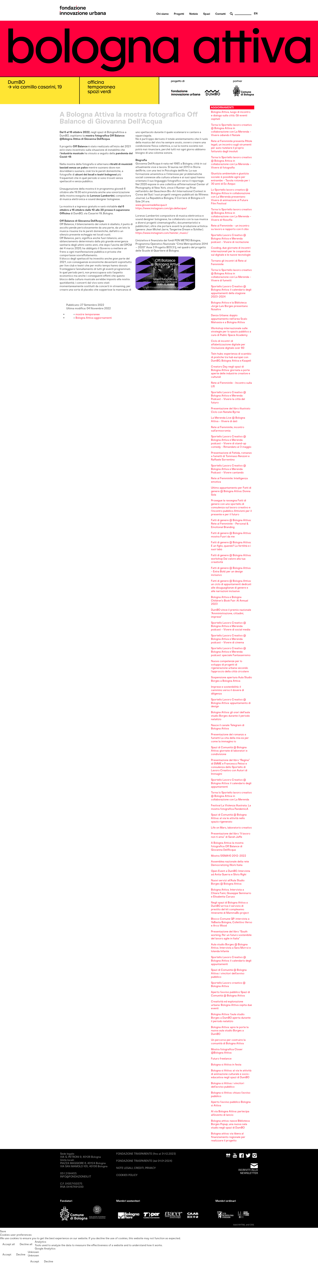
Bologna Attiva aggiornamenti (93, 317)
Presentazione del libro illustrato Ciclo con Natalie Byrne (230, 410)
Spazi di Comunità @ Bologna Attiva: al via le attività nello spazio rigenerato (229, 818)
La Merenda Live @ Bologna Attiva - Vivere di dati (228, 419)
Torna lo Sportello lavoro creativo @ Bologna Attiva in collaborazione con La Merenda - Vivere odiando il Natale (231, 130)
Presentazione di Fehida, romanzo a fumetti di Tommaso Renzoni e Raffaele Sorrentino (231, 456)
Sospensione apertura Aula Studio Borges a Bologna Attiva (231, 679)
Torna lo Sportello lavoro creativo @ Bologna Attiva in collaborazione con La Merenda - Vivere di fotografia (231, 162)
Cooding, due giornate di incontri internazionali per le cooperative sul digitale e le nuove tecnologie (231, 251)
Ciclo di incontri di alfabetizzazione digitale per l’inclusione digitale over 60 (228, 344)
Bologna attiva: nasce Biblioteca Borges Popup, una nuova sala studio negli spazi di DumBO (230, 1124)
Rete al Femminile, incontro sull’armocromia (227, 429)
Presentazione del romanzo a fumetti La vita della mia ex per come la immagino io (230, 738)
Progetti (179, 13)
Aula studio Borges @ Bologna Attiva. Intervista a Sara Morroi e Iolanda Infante (231, 948)
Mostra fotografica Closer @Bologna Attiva (227, 1051)
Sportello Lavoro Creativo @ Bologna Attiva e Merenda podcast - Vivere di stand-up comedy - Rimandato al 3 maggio (231, 441)
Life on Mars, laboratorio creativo (231, 827)
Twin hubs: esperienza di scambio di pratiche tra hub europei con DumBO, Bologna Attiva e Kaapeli (231, 357)
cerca (232, 14)
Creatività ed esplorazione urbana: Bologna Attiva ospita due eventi (231, 1005)
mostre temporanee (87, 314)
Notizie (193, 13)
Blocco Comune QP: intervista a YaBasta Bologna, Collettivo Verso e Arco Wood (231, 922)
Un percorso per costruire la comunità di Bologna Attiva (228, 1041)
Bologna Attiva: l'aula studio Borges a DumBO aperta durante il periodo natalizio (231, 1018)
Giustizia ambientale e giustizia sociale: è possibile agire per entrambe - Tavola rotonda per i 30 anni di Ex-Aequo (230, 178)
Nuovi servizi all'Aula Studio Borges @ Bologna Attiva (227, 882)
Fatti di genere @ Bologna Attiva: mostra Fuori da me (231, 534)
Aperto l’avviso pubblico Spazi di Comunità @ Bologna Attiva (230, 993)
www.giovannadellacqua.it (151, 205)
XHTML (241, 1224)
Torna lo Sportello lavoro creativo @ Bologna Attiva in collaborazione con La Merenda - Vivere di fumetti (231, 275)
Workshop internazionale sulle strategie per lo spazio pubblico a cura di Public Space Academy (231, 332)
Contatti (220, 13)
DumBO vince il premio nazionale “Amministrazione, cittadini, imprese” (231, 613)
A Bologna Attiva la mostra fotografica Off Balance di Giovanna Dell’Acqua (227, 846)
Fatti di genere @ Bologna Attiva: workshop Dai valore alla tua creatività (231, 559)
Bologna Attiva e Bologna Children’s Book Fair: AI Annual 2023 (229, 601)
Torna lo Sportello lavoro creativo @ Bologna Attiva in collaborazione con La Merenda (231, 796)
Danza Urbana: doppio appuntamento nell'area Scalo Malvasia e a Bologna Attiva (229, 319)
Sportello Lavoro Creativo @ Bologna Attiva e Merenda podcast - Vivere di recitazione (230, 238)
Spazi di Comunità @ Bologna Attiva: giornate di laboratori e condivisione (229, 751)
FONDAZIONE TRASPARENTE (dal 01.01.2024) (144, 1160)
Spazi (206, 13)
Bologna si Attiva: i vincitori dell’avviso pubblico (227, 1085)
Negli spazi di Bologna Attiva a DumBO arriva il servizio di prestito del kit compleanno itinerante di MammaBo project (230, 907)
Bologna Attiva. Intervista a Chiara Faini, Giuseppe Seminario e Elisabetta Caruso (231, 893)
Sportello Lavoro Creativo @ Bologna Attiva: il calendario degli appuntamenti (231, 783)
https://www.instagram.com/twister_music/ (161, 232)
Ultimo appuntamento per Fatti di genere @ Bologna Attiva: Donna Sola (231, 491)
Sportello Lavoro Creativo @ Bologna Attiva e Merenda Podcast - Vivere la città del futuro (228, 397)
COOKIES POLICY (126, 1175)
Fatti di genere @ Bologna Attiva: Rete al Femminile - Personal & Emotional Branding (231, 524)
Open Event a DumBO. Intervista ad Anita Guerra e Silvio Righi (230, 872)
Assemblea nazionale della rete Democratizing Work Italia (230, 863)
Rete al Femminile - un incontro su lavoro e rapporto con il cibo (230, 227)
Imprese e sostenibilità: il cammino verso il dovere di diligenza (227, 690)
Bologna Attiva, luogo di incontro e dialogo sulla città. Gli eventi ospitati (230, 115)
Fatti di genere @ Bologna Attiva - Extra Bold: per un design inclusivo (231, 571)
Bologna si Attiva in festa (226, 1064)
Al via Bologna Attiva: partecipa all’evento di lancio (230, 1113)
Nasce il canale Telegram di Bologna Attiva (227, 727)
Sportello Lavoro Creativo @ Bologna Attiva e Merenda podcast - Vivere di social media (230, 626)
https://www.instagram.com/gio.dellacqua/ (161, 208)
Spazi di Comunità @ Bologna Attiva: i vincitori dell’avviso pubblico (229, 973)
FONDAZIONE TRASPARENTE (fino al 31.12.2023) (146, 1153)
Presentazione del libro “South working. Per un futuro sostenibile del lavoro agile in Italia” (231, 935)
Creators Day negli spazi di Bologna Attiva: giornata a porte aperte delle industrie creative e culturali (230, 371)
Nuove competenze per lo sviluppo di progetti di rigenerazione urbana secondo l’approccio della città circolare (230, 666)
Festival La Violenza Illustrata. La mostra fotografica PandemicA (231, 807)
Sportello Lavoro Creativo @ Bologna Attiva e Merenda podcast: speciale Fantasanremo (230, 652)
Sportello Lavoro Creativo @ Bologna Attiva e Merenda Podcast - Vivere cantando (228, 469)
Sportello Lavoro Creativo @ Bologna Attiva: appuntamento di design (231, 703)
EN (256, 13)
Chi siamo (162, 13)
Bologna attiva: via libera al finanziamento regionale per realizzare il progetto (228, 1137)
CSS (252, 1224)
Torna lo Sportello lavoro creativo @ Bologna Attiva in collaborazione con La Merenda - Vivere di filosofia (231, 214)
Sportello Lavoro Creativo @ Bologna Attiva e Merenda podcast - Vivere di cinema (228, 639)
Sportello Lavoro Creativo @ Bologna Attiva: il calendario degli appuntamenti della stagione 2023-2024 (231, 291)
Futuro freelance (221, 1058)
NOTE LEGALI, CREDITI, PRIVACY (136, 1168)
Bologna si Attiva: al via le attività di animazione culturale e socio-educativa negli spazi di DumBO (231, 1074)
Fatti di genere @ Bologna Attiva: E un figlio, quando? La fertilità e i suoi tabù (231, 546)
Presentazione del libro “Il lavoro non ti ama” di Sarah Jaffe (230, 835)
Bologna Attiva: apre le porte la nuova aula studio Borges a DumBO (230, 1031)
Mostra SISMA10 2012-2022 (228, 855)
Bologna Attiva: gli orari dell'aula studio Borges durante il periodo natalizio (230, 716)
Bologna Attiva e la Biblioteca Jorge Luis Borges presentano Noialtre (229, 306)
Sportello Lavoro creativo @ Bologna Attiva (228, 984)
